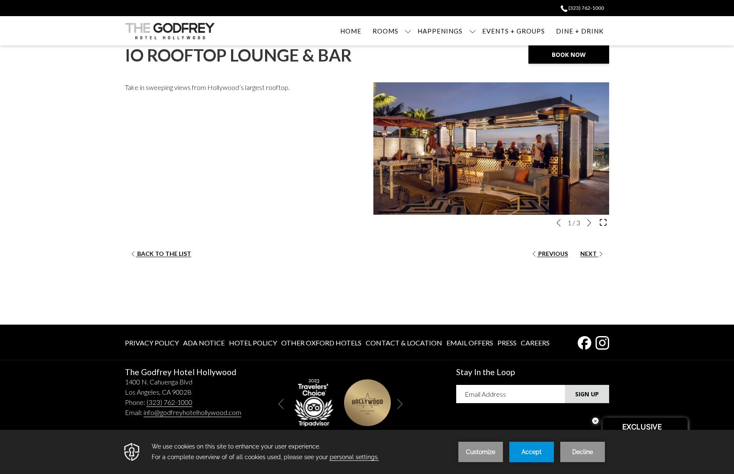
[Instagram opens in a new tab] (602, 341)
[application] (367, 452)
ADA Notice (204, 343)
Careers (535, 343)
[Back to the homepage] (170, 30)
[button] (491, 148)
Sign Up (587, 394)
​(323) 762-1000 (585, 8)
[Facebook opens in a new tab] (584, 341)
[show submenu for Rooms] (408, 30)
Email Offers (469, 343)
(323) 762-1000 (169, 402)
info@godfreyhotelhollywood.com (192, 412)
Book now (569, 54)
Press (507, 343)
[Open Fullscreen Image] (603, 221)
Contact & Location (404, 343)
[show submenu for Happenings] (473, 30)
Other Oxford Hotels (321, 343)
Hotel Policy (253, 343)
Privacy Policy (152, 343)
